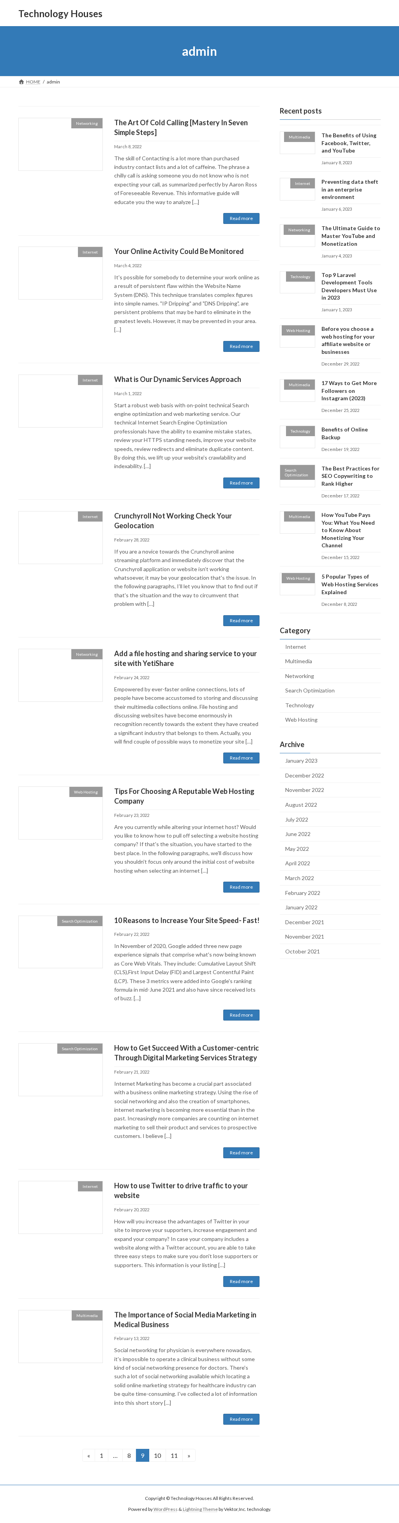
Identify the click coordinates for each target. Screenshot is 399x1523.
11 (176, 1455)
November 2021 (304, 937)
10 (160, 1455)
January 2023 (301, 760)
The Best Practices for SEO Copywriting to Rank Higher (350, 476)
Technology (299, 705)
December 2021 (304, 922)
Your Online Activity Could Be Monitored (179, 251)
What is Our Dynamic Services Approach (177, 379)
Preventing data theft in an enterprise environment (349, 189)
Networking (299, 676)
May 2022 (297, 848)
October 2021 (302, 951)
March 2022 (299, 878)
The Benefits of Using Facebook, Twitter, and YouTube (348, 143)
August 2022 (301, 804)
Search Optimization (310, 690)
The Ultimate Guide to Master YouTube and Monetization (350, 236)
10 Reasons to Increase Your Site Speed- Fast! (187, 920)
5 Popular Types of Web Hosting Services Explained (349, 584)
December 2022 (304, 775)
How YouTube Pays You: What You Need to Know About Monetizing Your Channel (348, 529)
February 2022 (302, 892)
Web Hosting (301, 720)
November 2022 (304, 790)
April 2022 (297, 863)
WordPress (166, 1509)
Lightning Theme (200, 1509)
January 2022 (301, 907)
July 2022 (296, 819)
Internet (295, 646)
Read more (241, 218)
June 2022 (298, 834)
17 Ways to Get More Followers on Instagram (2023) (349, 390)
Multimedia (298, 661)
